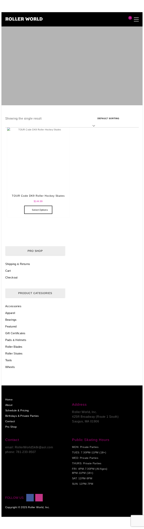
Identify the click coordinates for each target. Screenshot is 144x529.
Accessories (13, 306)
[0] (126, 19)
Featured (11, 326)
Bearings (11, 319)
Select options (40, 210)
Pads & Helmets (15, 340)
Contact (10, 421)
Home (9, 399)
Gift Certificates (15, 333)
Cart (8, 270)
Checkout (11, 277)
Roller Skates (14, 353)
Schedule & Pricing (17, 410)
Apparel (10, 313)
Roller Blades (13, 346)
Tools (8, 360)
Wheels (10, 367)
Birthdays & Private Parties (22, 415)
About (9, 404)
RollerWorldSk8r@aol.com (34, 447)
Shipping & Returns (17, 264)
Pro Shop (11, 426)
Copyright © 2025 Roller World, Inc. (27, 507)
